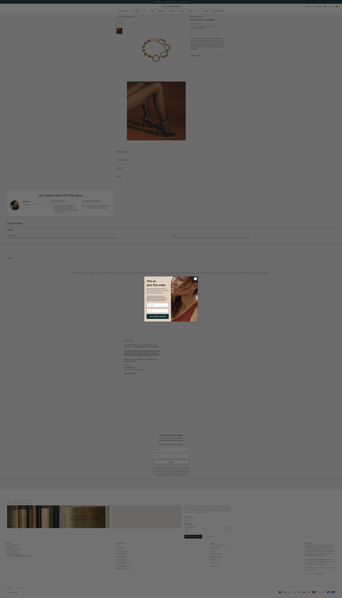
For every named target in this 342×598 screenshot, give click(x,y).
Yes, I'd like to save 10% (158, 316)
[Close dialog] (195, 278)
